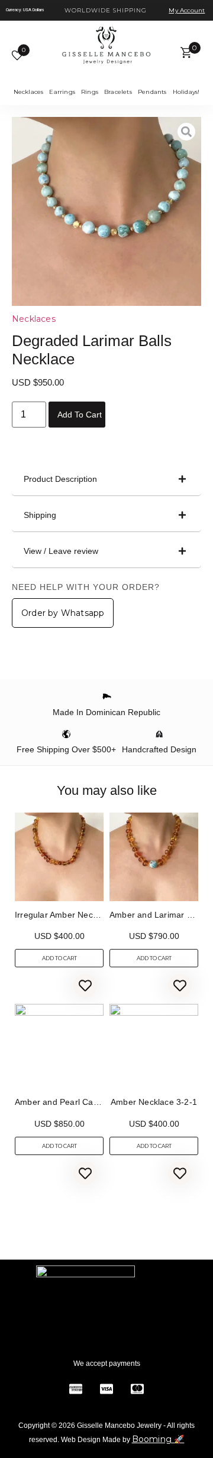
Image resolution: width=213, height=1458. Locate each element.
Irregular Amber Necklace (64, 914)
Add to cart (79, 414)
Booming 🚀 (158, 1439)
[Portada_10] (106, 211)
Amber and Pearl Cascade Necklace (84, 1102)
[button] (106, 479)
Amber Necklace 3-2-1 (154, 1102)
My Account (187, 10)
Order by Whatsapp (62, 613)
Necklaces (34, 319)
